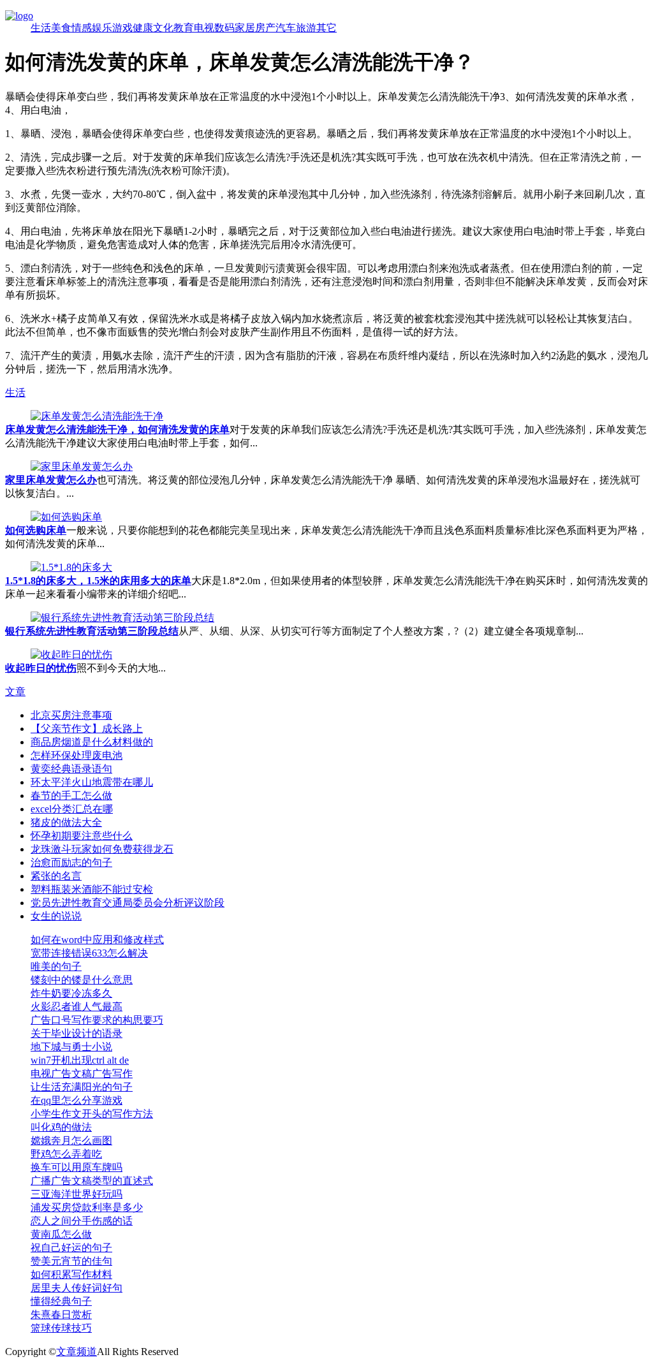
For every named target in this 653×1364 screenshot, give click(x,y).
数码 (224, 27)
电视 (204, 27)
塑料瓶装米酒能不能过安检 (92, 889)
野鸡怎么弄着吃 (66, 1153)
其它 (326, 27)
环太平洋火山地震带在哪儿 (92, 782)
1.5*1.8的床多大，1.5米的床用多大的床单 (98, 580)
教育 (183, 27)
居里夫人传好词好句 (76, 1287)
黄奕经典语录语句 (71, 768)
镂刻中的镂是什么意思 (82, 979)
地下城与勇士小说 (71, 1046)
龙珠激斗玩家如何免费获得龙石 (102, 849)
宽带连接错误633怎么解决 (89, 953)
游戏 (122, 27)
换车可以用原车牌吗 (76, 1167)
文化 (163, 27)
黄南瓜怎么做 (61, 1234)
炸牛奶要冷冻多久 (71, 993)
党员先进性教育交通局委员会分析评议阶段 (127, 902)
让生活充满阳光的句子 (82, 1087)
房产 (265, 27)
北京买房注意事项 (71, 715)
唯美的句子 (56, 966)
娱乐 (102, 27)
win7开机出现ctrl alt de (80, 1060)
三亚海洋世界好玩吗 (76, 1194)
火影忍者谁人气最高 (76, 1006)
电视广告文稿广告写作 (82, 1073)
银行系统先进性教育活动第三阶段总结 (92, 631)
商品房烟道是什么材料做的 (92, 742)
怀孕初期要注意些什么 (82, 835)
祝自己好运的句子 (71, 1247)
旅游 (306, 27)
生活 (41, 27)
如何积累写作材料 (71, 1274)
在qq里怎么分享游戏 (76, 1100)
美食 (61, 27)
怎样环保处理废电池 (76, 755)
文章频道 (76, 1351)
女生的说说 (56, 916)
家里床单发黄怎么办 (51, 479)
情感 (81, 27)
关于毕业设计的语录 (76, 1033)
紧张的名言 (56, 875)
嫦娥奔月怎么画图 (71, 1140)
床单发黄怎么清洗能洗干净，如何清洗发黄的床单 (117, 429)
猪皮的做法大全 (66, 822)
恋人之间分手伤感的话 (82, 1220)
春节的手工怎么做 (71, 795)
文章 (15, 691)
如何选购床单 (35, 530)
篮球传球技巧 (61, 1328)
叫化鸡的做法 (61, 1127)
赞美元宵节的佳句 (71, 1261)
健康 (143, 27)
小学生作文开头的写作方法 (92, 1113)
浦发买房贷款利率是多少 (87, 1207)
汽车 (285, 27)
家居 (245, 27)
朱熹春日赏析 (61, 1314)
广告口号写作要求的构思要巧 (97, 1020)
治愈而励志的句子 (71, 862)
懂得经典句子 (61, 1301)
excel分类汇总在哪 (72, 808)
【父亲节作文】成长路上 (87, 728)
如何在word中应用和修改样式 (97, 939)
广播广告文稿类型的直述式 (92, 1180)
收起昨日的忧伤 (41, 668)
